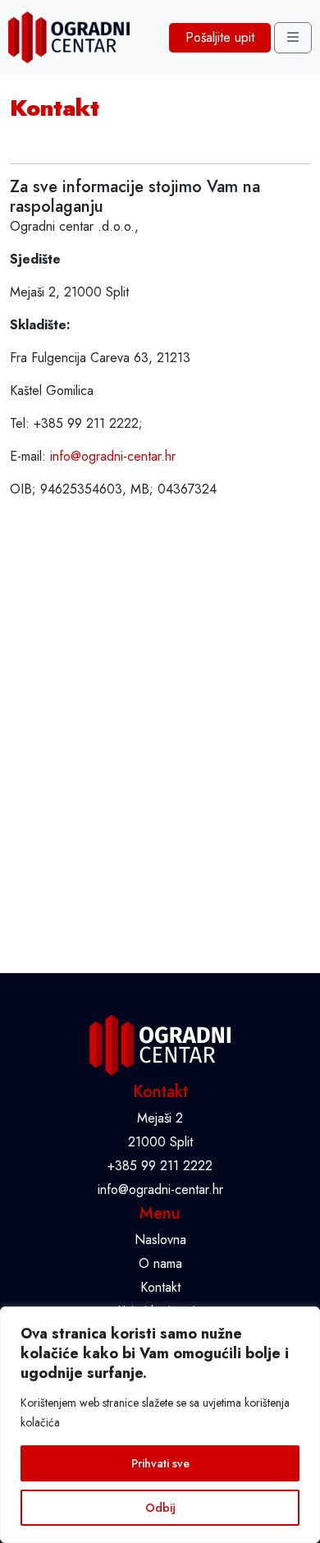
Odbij (160, 1507)
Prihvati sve (160, 1463)
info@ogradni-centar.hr (113, 456)
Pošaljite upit (219, 37)
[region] (160, 1424)
